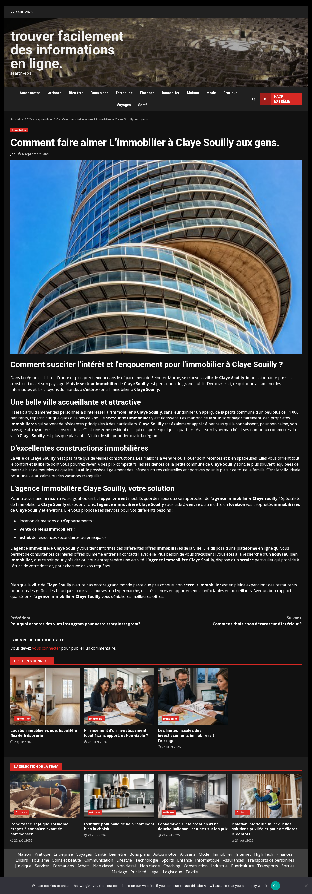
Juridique (23, 866)
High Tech (263, 854)
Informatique (207, 860)
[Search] (253, 99)
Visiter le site (100, 435)
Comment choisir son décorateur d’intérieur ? (257, 620)
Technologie (146, 860)
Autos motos (30, 93)
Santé (142, 105)
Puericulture (242, 866)
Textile (191, 871)
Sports (168, 860)
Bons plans (99, 93)
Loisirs (22, 860)
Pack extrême (282, 98)
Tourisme (40, 860)
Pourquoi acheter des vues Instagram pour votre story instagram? (75, 620)
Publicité (138, 871)
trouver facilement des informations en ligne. (66, 49)
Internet (243, 854)
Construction (196, 866)
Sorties (288, 866)
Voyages (124, 105)
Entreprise (124, 93)
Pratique (230, 93)
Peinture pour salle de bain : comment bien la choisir (119, 796)
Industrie (219, 866)
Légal (154, 871)
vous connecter (46, 648)
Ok (275, 886)
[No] (305, 885)
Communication (98, 860)
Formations (63, 866)
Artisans (55, 93)
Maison (193, 93)
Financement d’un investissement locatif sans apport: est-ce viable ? (119, 696)
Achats (84, 866)
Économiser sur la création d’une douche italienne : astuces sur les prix (193, 796)
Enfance (184, 860)
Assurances (233, 860)
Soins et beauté (66, 860)
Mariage (119, 871)
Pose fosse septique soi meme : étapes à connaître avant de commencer (45, 796)
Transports (267, 866)
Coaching (171, 866)
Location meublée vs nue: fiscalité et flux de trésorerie (45, 696)
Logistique (172, 871)
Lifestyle (124, 860)
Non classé (103, 866)
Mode (211, 93)
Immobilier (171, 93)
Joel (13, 154)
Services (42, 866)
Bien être (76, 93)
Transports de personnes (270, 860)
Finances (147, 93)
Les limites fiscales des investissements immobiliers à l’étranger (193, 696)
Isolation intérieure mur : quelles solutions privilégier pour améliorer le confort (267, 796)
